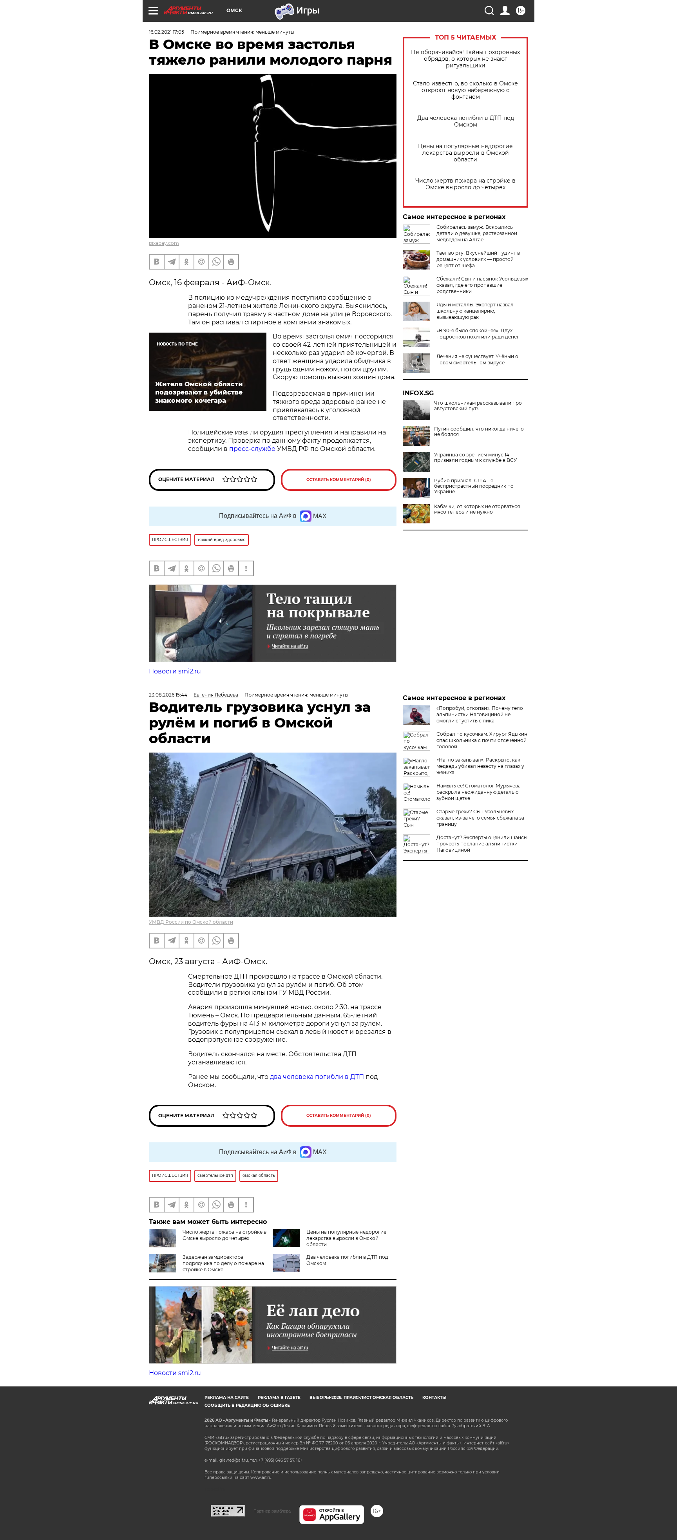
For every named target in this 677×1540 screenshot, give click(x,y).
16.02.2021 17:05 (166, 32)
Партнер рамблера (272, 1511)
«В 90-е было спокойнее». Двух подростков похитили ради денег (477, 334)
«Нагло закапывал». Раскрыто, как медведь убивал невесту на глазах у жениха (480, 766)
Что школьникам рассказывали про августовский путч (478, 405)
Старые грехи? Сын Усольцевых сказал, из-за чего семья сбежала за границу (480, 818)
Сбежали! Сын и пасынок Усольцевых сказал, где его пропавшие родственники (482, 285)
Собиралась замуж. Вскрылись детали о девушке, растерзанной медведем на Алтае (476, 233)
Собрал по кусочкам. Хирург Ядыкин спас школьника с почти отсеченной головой (481, 740)
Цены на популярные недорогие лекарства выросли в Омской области (465, 153)
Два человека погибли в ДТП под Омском (465, 121)
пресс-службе (252, 448)
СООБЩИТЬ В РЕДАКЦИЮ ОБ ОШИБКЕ (247, 1405)
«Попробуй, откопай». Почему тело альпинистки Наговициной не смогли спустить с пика (479, 714)
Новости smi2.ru (175, 671)
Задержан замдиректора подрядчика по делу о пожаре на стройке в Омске (223, 1263)
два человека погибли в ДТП (317, 1076)
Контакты (434, 1397)
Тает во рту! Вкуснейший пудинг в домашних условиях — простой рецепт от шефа (478, 259)
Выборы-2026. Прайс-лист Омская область (361, 1397)
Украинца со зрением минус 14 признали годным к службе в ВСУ (475, 457)
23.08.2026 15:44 (168, 695)
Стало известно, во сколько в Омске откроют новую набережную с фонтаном (465, 90)
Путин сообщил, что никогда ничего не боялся (479, 431)
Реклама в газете (279, 1397)
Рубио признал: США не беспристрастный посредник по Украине (474, 486)
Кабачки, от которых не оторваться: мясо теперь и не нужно (477, 509)
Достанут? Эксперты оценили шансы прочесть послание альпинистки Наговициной (481, 843)
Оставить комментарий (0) (338, 479)
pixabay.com (164, 243)
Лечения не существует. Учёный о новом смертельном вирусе (477, 359)
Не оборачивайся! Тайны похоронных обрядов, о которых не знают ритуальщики (465, 59)
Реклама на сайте (227, 1397)
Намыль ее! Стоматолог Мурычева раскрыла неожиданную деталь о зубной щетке (478, 792)
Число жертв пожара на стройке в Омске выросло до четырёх (465, 184)
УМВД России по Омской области (191, 922)
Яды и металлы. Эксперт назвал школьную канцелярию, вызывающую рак (475, 311)
